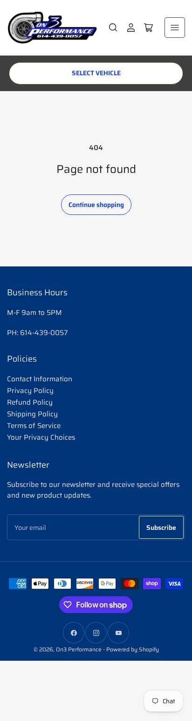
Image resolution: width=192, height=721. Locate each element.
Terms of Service (34, 425)
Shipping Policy (32, 414)
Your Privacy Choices (41, 437)
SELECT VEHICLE (96, 73)
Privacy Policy (30, 390)
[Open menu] (175, 27)
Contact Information (39, 379)
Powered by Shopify (132, 649)
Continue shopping (96, 205)
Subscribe (161, 527)
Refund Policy (30, 402)
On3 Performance (79, 649)
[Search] (113, 27)
